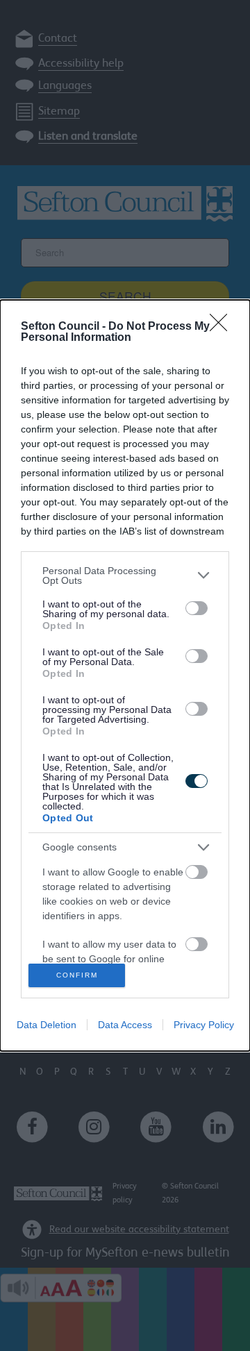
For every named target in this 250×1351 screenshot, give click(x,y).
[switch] (196, 608)
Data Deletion (46, 1024)
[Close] (223, 327)
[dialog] (125, 676)
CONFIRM (77, 975)
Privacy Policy (204, 1024)
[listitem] (125, 575)
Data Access (125, 1024)
